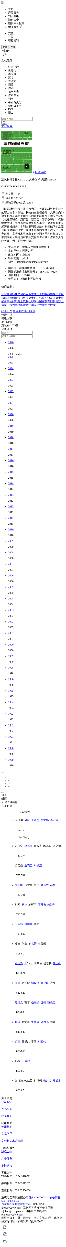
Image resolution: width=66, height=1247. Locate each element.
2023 (11, 379)
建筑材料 (20, 294)
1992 (11, 725)
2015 (11, 471)
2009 (11, 541)
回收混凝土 (57, 301)
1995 (11, 690)
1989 (11, 759)
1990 (11, 748)
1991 (11, 736)
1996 (11, 679)
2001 (11, 633)
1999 (11, 656)
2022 (11, 391)
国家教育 (44, 301)
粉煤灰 (49, 297)
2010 (11, 529)
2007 (11, 564)
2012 (11, 506)
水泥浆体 (31, 294)
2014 (11, 483)
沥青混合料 (19, 297)
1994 (11, 702)
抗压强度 (39, 297)
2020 (11, 414)
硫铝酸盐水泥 (55, 294)
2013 (11, 494)
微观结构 (28, 305)
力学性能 (17, 305)
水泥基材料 (8, 294)
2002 (11, 621)
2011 (10, 518)
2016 (11, 460)
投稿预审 (40, 172)
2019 (11, 425)
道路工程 (6, 305)
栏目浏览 (18, 311)
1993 (11, 713)
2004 (11, 598)
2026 (11, 342)
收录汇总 (6, 311)
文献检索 (7, 126)
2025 (11, 356)
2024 (11, 368)
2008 (11, 552)
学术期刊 (42, 294)
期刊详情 (29, 311)
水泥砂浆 (6, 297)
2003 (11, 610)
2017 (11, 448)
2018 (11, 437)
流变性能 (39, 305)
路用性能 (50, 305)
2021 (11, 402)
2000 (11, 644)
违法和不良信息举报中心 (16, 1204)
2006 (11, 575)
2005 (11, 587)
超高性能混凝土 (13, 301)
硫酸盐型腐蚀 (31, 301)
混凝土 (30, 297)
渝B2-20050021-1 (39, 1197)
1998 (11, 667)
